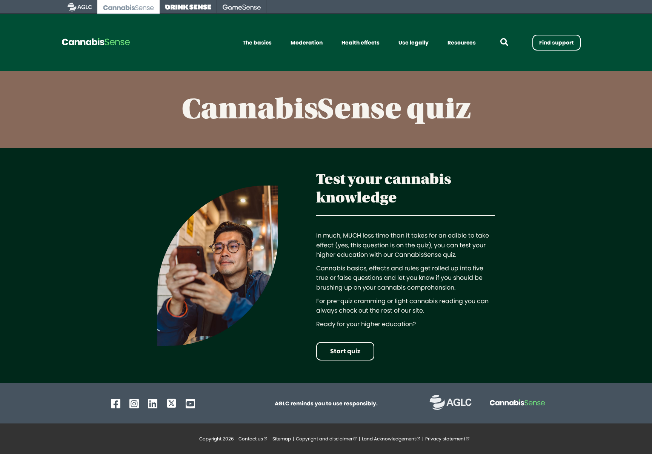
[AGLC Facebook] (115, 403)
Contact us (254, 439)
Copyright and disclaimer (327, 439)
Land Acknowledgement (392, 439)
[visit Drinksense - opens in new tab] (188, 7)
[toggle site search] (504, 42)
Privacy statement (448, 439)
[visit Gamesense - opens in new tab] (241, 7)
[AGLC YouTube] (190, 403)
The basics (257, 42)
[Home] (96, 43)
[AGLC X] (171, 403)
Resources (461, 42)
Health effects (360, 42)
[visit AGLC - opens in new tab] (79, 7)
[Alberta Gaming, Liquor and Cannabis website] (454, 403)
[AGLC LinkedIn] (152, 403)
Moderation (307, 42)
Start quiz (345, 351)
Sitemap (281, 439)
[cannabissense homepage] (513, 403)
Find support (556, 42)
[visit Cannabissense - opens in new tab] (128, 7)
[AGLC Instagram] (134, 403)
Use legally (413, 42)
